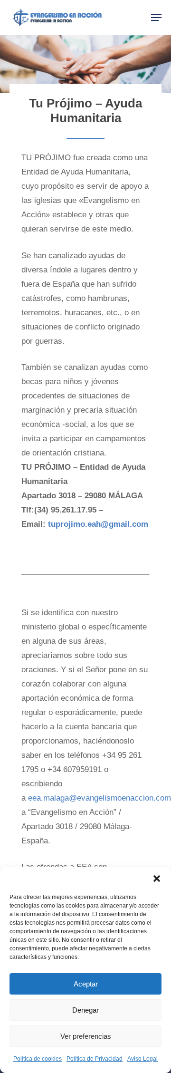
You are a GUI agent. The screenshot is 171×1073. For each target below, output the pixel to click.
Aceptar (86, 984)
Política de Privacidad (94, 1058)
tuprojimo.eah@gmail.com (98, 524)
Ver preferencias (85, 1036)
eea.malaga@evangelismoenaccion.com (99, 797)
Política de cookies (37, 1058)
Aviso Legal (142, 1058)
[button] (157, 878)
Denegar (85, 1010)
